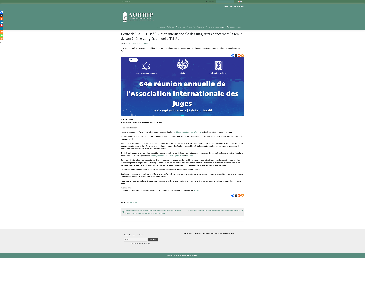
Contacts (198, 233)
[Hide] (1, 42)
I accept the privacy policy (141, 243)
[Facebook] (232, 55)
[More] (242, 55)
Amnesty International (158, 156)
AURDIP (146, 43)
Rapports (200, 27)
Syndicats (191, 27)
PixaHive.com (192, 256)
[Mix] (1, 32)
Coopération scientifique (215, 27)
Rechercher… (211, 2)
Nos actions (180, 27)
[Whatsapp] (1, 35)
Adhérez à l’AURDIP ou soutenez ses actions (218, 233)
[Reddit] (239, 55)
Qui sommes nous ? (186, 233)
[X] (236, 55)
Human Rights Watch (176, 156)
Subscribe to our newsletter (234, 6)
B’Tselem (189, 156)
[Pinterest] (1, 25)
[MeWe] (1, 28)
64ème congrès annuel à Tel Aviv (188, 132)
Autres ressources (234, 27)
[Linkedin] (1, 22)
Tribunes (170, 27)
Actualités (161, 27)
